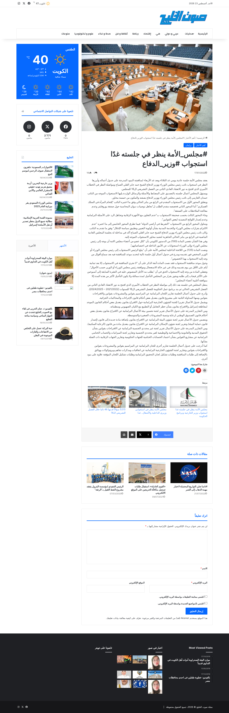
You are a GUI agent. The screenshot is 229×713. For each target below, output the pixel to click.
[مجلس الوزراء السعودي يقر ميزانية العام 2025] (64, 207)
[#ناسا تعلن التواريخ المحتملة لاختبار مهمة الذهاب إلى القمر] (188, 472)
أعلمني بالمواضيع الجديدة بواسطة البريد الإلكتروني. (181, 603)
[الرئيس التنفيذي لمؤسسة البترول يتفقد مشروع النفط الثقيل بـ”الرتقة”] (105, 472)
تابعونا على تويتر (103, 647)
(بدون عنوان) (46, 272)
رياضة (135, 33)
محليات (189, 33)
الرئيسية (203, 33)
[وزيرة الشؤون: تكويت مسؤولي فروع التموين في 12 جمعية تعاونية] (124, 675)
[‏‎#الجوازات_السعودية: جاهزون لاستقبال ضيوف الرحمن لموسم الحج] (64, 171)
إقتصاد (147, 33)
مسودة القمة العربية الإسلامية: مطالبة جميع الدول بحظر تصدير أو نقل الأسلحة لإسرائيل (37, 221)
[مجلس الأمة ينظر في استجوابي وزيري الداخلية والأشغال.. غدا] (147, 397)
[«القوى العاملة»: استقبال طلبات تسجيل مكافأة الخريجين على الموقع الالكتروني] (147, 472)
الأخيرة (32, 245)
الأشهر (63, 245)
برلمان (188, 145)
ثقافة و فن (121, 33)
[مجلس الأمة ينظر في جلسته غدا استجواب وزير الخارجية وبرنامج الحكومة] (188, 397)
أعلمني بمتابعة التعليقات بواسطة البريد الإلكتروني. (182, 596)
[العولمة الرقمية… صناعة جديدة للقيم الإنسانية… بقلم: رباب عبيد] (155, 662)
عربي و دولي (171, 33)
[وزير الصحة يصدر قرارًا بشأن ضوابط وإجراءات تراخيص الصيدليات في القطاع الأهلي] (124, 684)
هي (158, 33)
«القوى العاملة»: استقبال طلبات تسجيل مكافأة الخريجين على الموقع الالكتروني (148, 489)
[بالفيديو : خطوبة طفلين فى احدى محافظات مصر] (64, 295)
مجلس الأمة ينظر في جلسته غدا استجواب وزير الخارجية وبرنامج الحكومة (191, 412)
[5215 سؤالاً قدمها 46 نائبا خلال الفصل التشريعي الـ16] (106, 397)
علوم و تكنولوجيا (83, 33)
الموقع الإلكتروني (137, 582)
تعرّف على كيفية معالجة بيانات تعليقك (124, 618)
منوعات (65, 33)
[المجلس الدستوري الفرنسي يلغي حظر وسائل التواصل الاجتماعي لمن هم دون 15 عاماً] (140, 684)
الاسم (204, 568)
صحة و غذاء (104, 33)
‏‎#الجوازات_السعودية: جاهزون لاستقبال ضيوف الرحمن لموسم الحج (37, 170)
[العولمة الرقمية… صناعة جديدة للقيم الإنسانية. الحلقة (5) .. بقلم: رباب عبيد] (155, 687)
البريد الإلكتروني (199, 582)
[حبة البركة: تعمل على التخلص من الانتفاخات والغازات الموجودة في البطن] (64, 333)
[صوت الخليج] (183, 18)
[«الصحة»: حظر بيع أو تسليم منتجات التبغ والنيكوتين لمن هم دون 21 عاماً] (140, 675)
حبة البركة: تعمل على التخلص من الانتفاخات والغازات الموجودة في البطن (38, 332)
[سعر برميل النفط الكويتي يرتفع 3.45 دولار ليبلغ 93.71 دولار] (124, 659)
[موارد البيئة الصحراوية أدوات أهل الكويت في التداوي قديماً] (64, 262)
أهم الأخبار (190, 137)
